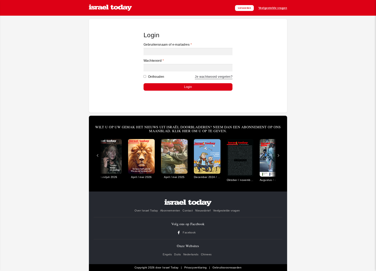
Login (188, 87)
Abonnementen (170, 210)
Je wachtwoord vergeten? (213, 76)
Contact (188, 210)
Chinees (206, 254)
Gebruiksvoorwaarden (226, 267)
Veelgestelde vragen (226, 210)
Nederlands (190, 254)
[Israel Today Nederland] (110, 8)
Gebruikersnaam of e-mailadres (168, 44)
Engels (167, 254)
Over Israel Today (146, 210)
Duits (177, 254)
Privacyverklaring (195, 267)
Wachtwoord (154, 60)
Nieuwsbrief (203, 210)
